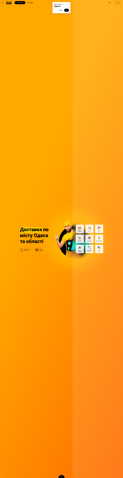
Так (66, 10)
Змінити (60, 10)
